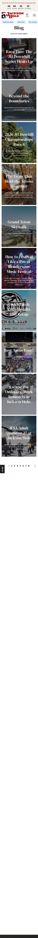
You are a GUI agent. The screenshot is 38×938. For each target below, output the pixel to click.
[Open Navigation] (34, 15)
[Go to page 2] (35, 465)
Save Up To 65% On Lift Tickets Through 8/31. (19, 3)
